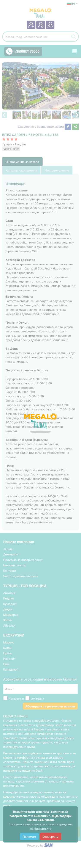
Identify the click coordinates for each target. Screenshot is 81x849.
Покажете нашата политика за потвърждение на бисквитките (40, 826)
